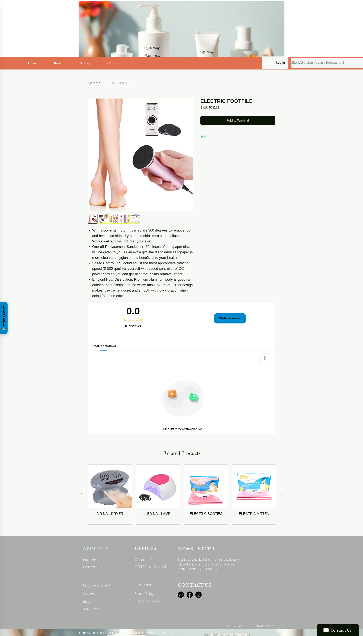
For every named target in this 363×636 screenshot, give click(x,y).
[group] (182, 494)
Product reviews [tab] (104, 346)
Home (93, 83)
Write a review (230, 318)
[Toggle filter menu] (265, 358)
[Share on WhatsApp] (203, 136)
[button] (58, 63)
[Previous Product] (81, 494)
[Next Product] (282, 494)
